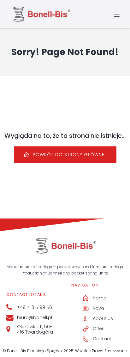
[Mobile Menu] (117, 14)
